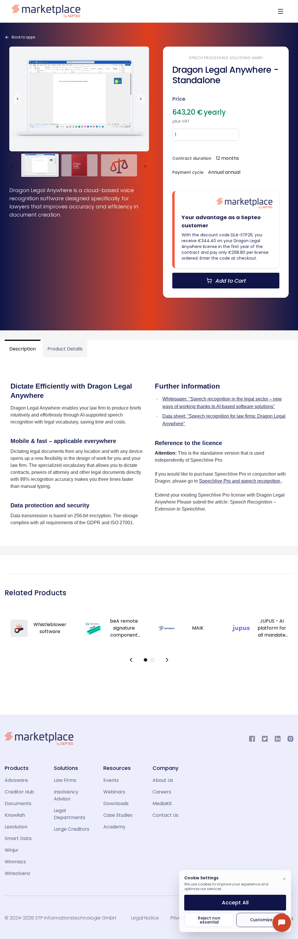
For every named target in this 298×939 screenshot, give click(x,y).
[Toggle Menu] (280, 11)
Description (22, 349)
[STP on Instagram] (290, 739)
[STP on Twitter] (265, 739)
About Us (162, 780)
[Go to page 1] (145, 660)
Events (111, 780)
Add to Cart (230, 280)
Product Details (65, 349)
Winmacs (15, 861)
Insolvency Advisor (66, 795)
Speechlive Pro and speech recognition (240, 481)
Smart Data (18, 838)
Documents (18, 803)
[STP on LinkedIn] (278, 739)
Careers (161, 792)
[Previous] (130, 659)
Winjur (12, 850)
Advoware (16, 780)
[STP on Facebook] (252, 739)
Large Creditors (71, 829)
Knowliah (15, 815)
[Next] (167, 659)
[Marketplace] (46, 11)
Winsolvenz (17, 873)
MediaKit (162, 803)
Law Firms (65, 780)
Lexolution (16, 826)
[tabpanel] (149, 449)
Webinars (114, 792)
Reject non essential (209, 920)
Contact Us (165, 815)
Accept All (235, 902)
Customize (261, 920)
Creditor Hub (19, 792)
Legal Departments (69, 814)
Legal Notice (145, 918)
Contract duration (191, 158)
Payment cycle (187, 172)
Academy (114, 826)
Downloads (116, 803)
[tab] (24, 348)
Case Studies (117, 815)
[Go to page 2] (152, 660)
